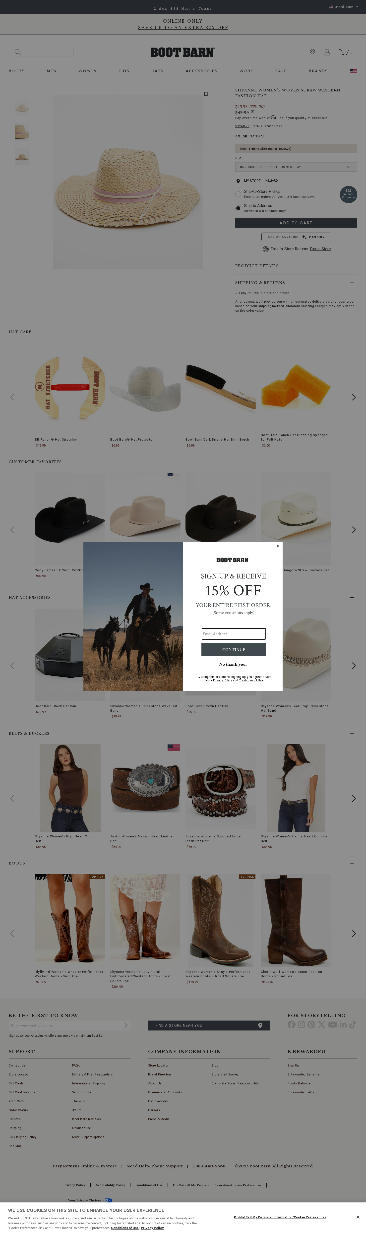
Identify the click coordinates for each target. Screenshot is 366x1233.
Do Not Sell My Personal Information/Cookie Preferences (280, 1217)
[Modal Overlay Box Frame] (183, 616)
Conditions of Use (125, 1228)
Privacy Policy (152, 1228)
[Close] (358, 1217)
